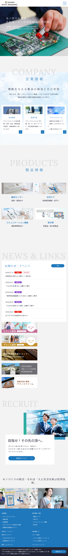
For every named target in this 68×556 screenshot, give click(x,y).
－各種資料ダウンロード (8, 541)
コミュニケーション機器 (17, 224)
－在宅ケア (35, 519)
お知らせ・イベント (7, 531)
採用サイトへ (21, 458)
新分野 (50, 224)
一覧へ (58, 266)
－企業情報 (5, 522)
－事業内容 (5, 519)
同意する (59, 551)
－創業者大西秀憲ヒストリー (9, 527)
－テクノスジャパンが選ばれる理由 (11, 525)
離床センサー (17, 199)
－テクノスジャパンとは (8, 516)
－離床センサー (36, 516)
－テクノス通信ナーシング (39, 538)
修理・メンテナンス (7, 544)
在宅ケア (50, 199)
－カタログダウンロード (8, 538)
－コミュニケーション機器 (39, 522)
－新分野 (34, 525)
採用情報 (34, 531)
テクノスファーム (37, 544)
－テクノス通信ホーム (38, 541)
